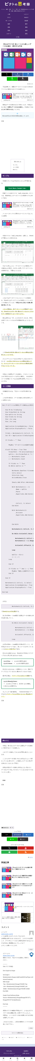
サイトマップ (17, 1055)
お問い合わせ (26, 1053)
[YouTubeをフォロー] (26, 848)
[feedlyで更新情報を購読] (9, 852)
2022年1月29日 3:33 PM (8, 955)
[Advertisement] (17, 139)
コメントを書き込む (17, 1032)
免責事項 (26, 1051)
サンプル (15, 165)
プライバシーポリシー (9, 1053)
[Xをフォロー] (9, 848)
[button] (23, 79)
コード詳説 (16, 167)
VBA (12, 827)
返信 (31, 949)
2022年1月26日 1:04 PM (7, 934)
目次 (15, 161)
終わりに (15, 169)
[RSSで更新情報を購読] (26, 852)
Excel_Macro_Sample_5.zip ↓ (17, 188)
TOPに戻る (9, 1051)
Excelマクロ (5, 827)
